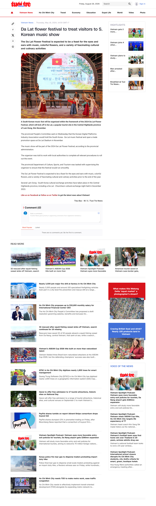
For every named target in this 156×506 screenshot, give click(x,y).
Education (91, 13)
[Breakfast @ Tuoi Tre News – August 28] (135, 85)
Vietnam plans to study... (117, 57)
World (120, 13)
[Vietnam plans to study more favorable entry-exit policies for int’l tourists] (135, 59)
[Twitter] (13, 35)
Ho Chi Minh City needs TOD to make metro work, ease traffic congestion (67, 479)
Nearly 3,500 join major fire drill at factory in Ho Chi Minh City (67, 284)
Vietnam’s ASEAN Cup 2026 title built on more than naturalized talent (57, 270)
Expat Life (106, 13)
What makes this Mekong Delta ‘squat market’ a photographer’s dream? (126, 291)
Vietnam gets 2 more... (117, 30)
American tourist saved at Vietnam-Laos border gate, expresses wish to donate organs (127, 270)
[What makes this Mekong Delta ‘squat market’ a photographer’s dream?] (127, 308)
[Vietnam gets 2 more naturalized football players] (135, 33)
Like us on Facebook (29, 195)
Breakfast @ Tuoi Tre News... (117, 83)
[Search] (129, 3)
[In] (13, 46)
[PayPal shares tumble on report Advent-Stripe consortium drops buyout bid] (23, 421)
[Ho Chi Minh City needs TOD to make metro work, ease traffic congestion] (23, 485)
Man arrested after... (116, 70)
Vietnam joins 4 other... (117, 43)
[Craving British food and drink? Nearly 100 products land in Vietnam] (127, 348)
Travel (63, 13)
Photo (142, 13)
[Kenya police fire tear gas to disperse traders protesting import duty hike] (23, 464)
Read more (17, 244)
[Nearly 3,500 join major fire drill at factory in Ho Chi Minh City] (23, 291)
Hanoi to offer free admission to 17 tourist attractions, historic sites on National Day (67, 393)
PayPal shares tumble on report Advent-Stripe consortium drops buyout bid (68, 415)
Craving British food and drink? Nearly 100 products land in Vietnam (126, 332)
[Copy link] (13, 24)
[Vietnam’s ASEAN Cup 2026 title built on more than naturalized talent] (60, 256)
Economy (76, 13)
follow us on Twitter (49, 195)
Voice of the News (121, 366)
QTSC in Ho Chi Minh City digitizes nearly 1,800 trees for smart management (68, 371)
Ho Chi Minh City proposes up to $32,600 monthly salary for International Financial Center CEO (66, 306)
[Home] (12, 12)
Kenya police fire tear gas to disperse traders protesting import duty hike (68, 458)
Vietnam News (26, 13)
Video (131, 13)
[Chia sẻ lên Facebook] (13, 29)
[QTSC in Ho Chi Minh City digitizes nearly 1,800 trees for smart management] (23, 377)
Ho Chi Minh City (46, 13)
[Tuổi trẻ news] (21, 4)
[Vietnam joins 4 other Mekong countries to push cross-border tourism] (135, 46)
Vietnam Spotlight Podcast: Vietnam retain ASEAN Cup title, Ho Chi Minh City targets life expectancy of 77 (125, 417)
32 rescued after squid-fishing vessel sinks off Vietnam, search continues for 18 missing (25, 270)
